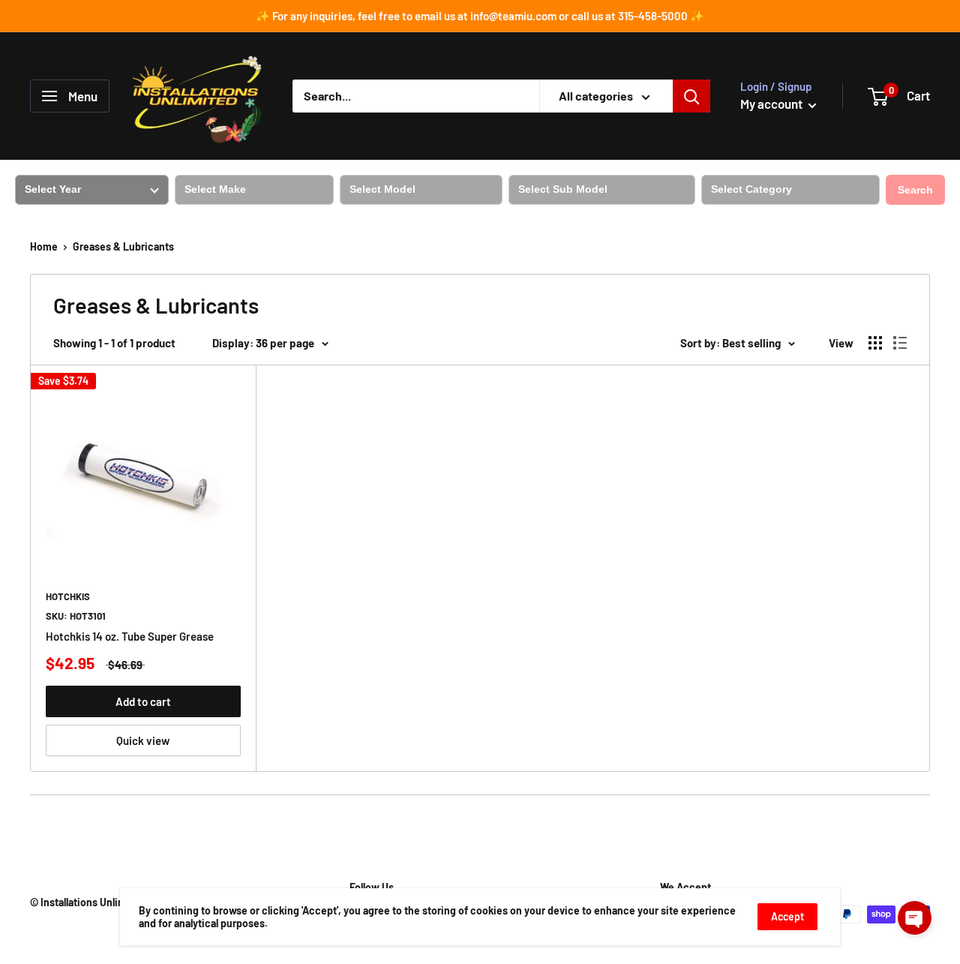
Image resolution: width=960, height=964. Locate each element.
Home (44, 246)
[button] (915, 918)
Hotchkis (68, 596)
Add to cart (143, 701)
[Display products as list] (900, 343)
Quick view (143, 740)
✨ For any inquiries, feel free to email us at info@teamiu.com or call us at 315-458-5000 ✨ (480, 16)
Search (915, 190)
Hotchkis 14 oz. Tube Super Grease (130, 636)
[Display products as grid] (875, 343)
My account (772, 103)
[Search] (691, 96)
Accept (787, 916)
